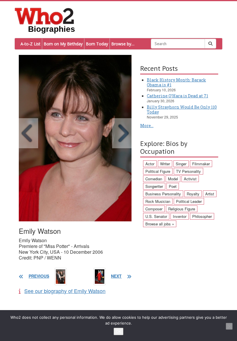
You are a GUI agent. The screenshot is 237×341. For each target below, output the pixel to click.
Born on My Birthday (63, 44)
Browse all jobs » (159, 224)
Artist (209, 194)
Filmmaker (201, 163)
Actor (149, 163)
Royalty (193, 194)
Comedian (153, 178)
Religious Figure (181, 209)
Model (173, 178)
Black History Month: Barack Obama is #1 (176, 82)
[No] (229, 326)
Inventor (179, 216)
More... (146, 125)
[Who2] (44, 15)
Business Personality (163, 194)
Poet (173, 186)
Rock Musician (157, 201)
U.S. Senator (156, 216)
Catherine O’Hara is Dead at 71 (177, 96)
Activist (190, 178)
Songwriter (154, 186)
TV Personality (188, 171)
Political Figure (157, 171)
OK (118, 331)
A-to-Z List (30, 44)
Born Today (97, 44)
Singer (181, 163)
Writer (165, 163)
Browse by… (122, 44)
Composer (153, 209)
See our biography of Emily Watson (64, 290)
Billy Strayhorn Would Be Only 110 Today (182, 109)
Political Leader (189, 201)
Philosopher (202, 216)
